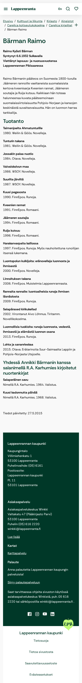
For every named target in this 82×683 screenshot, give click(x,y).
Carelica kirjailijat (60, 25)
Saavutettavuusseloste (41, 663)
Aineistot (67, 21)
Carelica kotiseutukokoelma (26, 25)
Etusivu (8, 21)
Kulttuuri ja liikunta (30, 21)
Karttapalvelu (17, 553)
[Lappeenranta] (23, 9)
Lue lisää (14, 537)
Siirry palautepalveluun (24, 582)
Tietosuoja (41, 641)
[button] (68, 9)
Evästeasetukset (41, 675)
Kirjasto (52, 21)
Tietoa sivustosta (41, 652)
